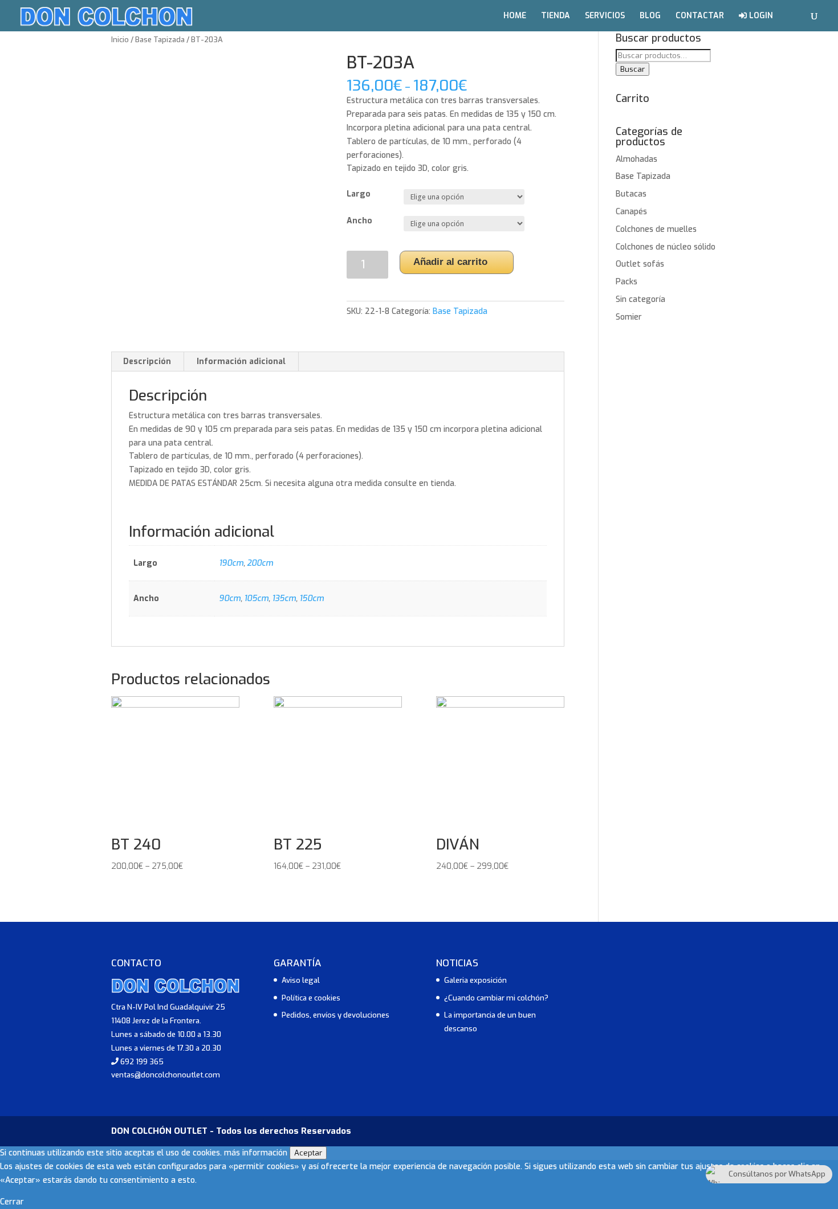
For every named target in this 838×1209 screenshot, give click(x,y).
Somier (629, 317)
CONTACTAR (700, 16)
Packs (626, 281)
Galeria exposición (475, 980)
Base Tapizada (160, 39)
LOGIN (760, 16)
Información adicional (241, 361)
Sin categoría (640, 299)
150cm (311, 598)
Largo (359, 194)
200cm (260, 563)
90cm (230, 598)
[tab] (147, 361)
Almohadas (636, 159)
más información (255, 1152)
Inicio (120, 39)
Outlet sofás (640, 264)
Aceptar (308, 1153)
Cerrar (12, 1201)
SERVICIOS (605, 16)
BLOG (650, 16)
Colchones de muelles (656, 229)
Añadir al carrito (450, 261)
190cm (231, 563)
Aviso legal (301, 980)
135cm (284, 598)
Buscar (632, 69)
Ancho (359, 220)
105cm (256, 598)
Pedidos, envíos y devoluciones (335, 1015)
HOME (514, 16)
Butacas (631, 194)
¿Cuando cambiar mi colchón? (496, 998)
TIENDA (555, 16)
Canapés (631, 211)
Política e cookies (311, 998)
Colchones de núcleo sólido (665, 247)
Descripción (147, 361)
